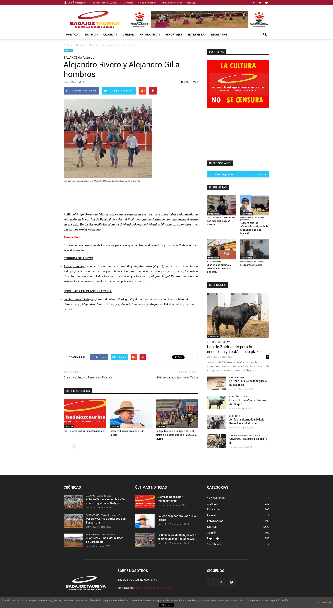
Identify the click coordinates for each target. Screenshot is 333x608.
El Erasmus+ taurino (251, 264)
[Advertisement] (131, 196)
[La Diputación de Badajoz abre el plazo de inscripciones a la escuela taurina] (177, 413)
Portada (73, 34)
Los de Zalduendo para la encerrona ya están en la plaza (234, 349)
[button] (264, 34)
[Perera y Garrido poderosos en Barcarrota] (73, 521)
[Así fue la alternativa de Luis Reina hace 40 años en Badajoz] (216, 422)
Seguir (262, 174)
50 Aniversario (216, 498)
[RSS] (260, 2)
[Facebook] (254, 2)
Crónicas (110, 34)
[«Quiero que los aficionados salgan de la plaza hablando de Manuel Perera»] (255, 205)
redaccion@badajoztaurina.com (154, 587)
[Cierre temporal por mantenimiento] (85, 413)
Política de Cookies (146, 2)
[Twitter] (266, 2)
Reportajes (173, 34)
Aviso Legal (191, 2)
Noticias (91, 34)
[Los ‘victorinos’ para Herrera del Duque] (216, 402)
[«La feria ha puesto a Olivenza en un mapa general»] (221, 249)
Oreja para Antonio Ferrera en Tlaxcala (88, 377)
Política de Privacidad (171, 2)
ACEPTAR (166, 605)
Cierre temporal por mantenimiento (84, 431)
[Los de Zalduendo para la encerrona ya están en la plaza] (238, 315)
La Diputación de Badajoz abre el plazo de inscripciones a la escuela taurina (176, 435)
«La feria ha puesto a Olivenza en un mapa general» (219, 268)
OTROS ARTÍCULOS (78, 391)
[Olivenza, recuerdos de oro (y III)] (216, 441)
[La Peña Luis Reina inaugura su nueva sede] (216, 383)
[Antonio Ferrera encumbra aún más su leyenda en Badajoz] (73, 501)
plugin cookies (324, 602)
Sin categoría (215, 544)
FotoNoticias (150, 34)
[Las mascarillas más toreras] (221, 205)
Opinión (128, 34)
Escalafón (219, 34)
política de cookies (235, 600)
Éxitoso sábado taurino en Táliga (177, 377)
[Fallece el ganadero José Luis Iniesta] (131, 413)
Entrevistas (197, 34)
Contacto (128, 2)
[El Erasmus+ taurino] (255, 249)
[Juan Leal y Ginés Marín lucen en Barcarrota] (73, 540)
